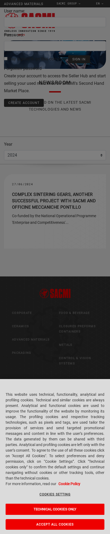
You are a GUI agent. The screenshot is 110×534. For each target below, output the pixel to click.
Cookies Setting (55, 494)
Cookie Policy (69, 484)
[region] (55, 456)
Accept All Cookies (55, 524)
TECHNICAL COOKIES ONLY (55, 509)
